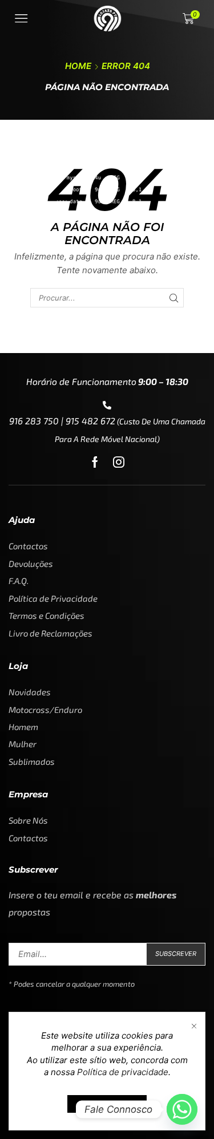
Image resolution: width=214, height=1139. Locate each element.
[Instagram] (118, 462)
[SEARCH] (174, 297)
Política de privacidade (122, 1072)
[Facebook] (95, 462)
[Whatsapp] (182, 1109)
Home (78, 65)
